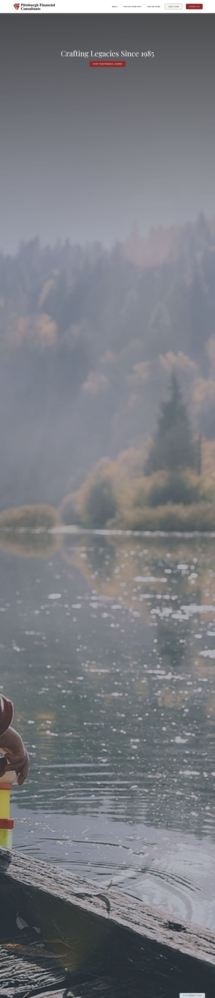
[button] (115, 6)
